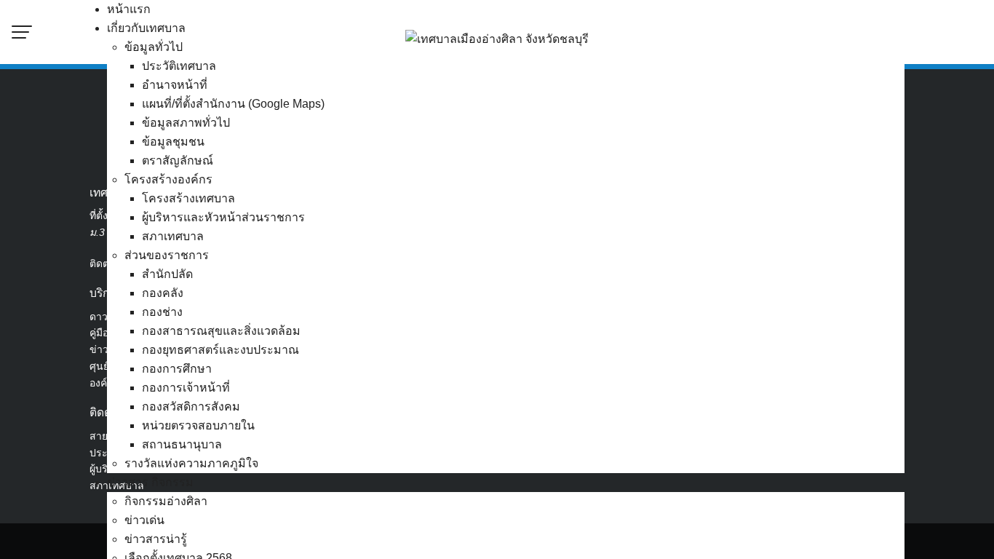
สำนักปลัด (167, 274)
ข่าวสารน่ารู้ (155, 539)
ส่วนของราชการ (166, 255)
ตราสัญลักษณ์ (177, 160)
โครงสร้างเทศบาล (188, 198)
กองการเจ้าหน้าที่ (186, 387)
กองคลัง (162, 293)
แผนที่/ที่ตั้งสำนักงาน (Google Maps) (233, 104)
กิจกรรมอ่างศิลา (165, 501)
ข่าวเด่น (144, 520)
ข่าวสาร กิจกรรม (150, 482)
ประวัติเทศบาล (179, 66)
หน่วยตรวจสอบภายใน (198, 425)
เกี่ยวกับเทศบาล (146, 28)
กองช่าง (162, 312)
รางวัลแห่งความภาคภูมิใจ (191, 463)
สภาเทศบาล (173, 236)
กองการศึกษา (177, 368)
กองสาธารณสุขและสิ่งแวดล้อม (221, 331)
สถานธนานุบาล (182, 444)
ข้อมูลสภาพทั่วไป (186, 122)
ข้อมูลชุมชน (173, 141)
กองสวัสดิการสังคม (191, 406)
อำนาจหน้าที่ (174, 85)
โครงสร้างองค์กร (168, 179)
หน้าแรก (129, 9)
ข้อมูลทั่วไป (153, 47)
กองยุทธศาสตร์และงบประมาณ (220, 350)
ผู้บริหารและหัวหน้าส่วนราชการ (223, 217)
